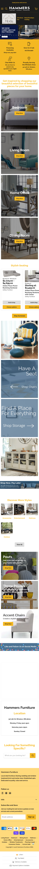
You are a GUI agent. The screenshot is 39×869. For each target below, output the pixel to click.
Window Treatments (16, 842)
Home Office (8, 840)
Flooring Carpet (30, 842)
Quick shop (11, 302)
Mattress (33, 838)
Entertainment (18, 840)
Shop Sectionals (19, 316)
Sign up (31, 817)
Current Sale (26, 844)
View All (19, 544)
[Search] (32, 755)
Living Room (5, 838)
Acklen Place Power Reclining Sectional (10, 287)
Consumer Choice (14, 844)
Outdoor (4, 842)
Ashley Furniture (8, 290)
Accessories (29, 840)
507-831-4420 (29, 50)
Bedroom (14, 838)
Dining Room (24, 838)
